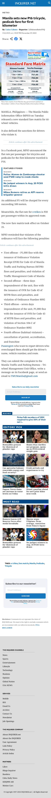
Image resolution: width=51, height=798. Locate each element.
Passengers (7, 345)
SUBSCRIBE (26, 596)
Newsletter (7, 717)
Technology (8, 670)
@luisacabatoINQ (37, 29)
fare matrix (24, 563)
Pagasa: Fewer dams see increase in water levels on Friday (13, 491)
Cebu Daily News (10, 778)
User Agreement (10, 742)
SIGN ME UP (25, 397)
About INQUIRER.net (12, 734)
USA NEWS (7, 685)
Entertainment (9, 662)
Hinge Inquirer (9, 770)
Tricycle (8, 566)
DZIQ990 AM (8, 782)
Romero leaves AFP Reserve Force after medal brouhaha (12, 521)
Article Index (8, 753)
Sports (5, 659)
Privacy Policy (28, 406)
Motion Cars (8, 785)
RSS (4, 702)
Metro (6, 12)
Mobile (5, 698)
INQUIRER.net (7, 33)
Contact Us (7, 713)
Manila (32, 563)
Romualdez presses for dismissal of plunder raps (12, 446)
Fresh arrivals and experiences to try (35, 469)
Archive (6, 710)
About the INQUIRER (12, 738)
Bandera (6, 774)
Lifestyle (6, 666)
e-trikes (36, 211)
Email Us (6, 706)
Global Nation (9, 681)
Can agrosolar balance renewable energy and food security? (13, 470)
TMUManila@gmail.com (24, 376)
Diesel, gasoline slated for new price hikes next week (37, 491)
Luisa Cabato (12, 29)
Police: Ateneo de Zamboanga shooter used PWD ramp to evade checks (24, 175)
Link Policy (7, 746)
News (5, 655)
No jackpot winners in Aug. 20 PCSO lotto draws (23, 184)
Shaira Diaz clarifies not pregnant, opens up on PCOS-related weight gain (36, 447)
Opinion (6, 677)
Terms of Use (15, 404)
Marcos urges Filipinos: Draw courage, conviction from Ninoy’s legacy (35, 522)
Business (6, 674)
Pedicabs (40, 563)
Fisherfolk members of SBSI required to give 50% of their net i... (31, 419)
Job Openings (8, 721)
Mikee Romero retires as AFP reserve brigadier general (24, 193)
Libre (5, 766)
